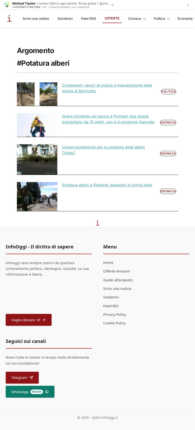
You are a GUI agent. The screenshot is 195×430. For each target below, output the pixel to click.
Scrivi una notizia (36, 18)
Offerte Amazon (116, 271)
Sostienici (65, 18)
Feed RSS (88, 18)
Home (108, 262)
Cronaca (134, 18)
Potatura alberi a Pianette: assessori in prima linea (107, 185)
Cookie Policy (114, 323)
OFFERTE (112, 18)
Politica (159, 18)
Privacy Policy (114, 314)
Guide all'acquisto (118, 279)
